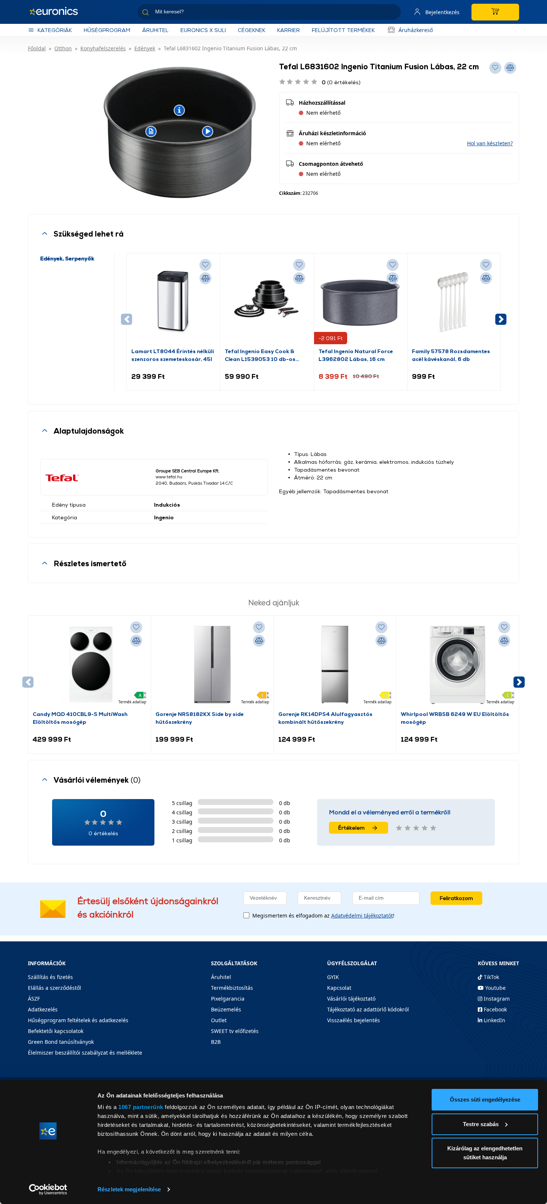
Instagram (496, 998)
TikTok (490, 976)
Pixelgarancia (227, 998)
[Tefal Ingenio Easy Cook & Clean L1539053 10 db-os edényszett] (267, 302)
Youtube (495, 987)
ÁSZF (34, 998)
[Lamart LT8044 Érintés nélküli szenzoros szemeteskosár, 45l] (173, 302)
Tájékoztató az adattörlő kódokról (368, 1009)
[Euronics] (57, 12)
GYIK (333, 976)
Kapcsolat (339, 987)
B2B (216, 1041)
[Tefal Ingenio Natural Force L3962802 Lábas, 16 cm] (361, 302)
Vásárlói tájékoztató (351, 998)
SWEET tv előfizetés (235, 1031)
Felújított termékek (343, 30)
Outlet (219, 1020)
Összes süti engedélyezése (485, 1099)
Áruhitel (155, 30)
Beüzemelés (226, 1009)
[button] (490, 143)
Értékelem (351, 827)
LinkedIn (493, 1020)
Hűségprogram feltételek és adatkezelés (78, 1020)
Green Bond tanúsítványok (61, 1041)
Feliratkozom (456, 898)
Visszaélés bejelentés (353, 1020)
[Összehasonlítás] (205, 278)
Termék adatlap (132, 701)
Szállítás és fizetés (50, 976)
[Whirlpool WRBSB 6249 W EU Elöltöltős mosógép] (458, 665)
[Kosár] (495, 12)
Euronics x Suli (203, 30)
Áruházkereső (416, 30)
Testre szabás (481, 1124)
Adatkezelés (43, 1009)
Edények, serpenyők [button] (67, 258)
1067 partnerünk (140, 1107)
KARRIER (288, 30)
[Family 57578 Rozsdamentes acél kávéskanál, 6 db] (454, 302)
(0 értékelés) (341, 82)
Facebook (494, 1009)
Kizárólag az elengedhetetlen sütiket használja (484, 1152)
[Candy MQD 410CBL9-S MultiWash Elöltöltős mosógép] (89, 665)
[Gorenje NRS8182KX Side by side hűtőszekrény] (212, 665)
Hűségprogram (107, 30)
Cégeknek (251, 30)
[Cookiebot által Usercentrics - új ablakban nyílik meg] (48, 1189)
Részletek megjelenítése (129, 1189)
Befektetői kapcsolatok (55, 1031)
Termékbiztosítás (232, 987)
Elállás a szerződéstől (54, 987)
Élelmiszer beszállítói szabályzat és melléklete (85, 1052)
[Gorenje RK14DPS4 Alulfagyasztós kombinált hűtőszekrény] (335, 665)
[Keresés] (392, 13)
